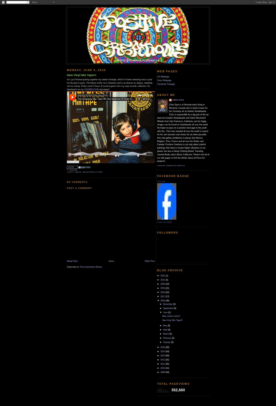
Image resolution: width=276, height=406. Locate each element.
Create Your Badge (164, 222)
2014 (163, 351)
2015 (163, 347)
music (78, 172)
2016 (163, 300)
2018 (163, 292)
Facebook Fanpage (166, 84)
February (167, 338)
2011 (163, 364)
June (165, 312)
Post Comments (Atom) (91, 267)
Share (71, 167)
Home (111, 261)
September (168, 308)
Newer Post (72, 261)
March (166, 334)
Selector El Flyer (92, 172)
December (168, 304)
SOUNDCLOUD (91, 89)
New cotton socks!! (171, 316)
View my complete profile (171, 166)
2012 (163, 360)
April (165, 329)
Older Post (150, 261)
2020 (163, 284)
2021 (163, 280)
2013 (163, 355)
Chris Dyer (178, 100)
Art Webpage (163, 76)
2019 (163, 288)
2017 (163, 296)
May (165, 325)
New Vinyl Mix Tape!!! (81, 75)
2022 (163, 275)
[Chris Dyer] (166, 219)
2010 (163, 368)
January (167, 342)
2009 (163, 372)
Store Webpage (164, 80)
